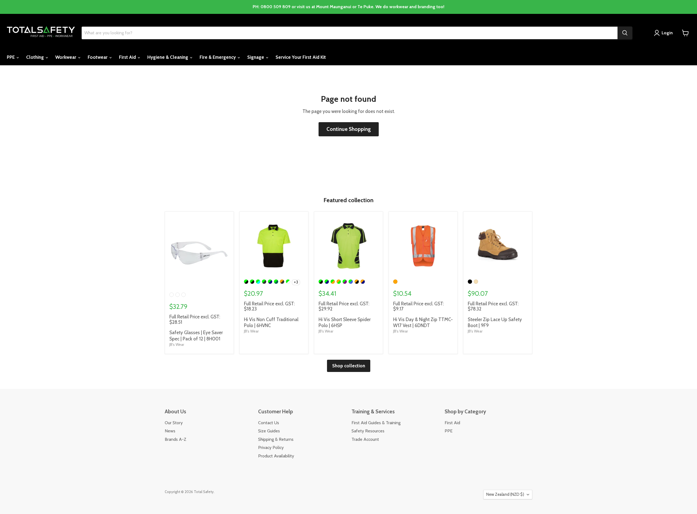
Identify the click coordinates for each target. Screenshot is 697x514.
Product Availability (276, 455)
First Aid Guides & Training (376, 422)
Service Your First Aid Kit (301, 57)
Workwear (66, 57)
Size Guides (269, 430)
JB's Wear (176, 344)
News (170, 430)
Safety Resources (367, 430)
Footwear (98, 57)
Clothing (35, 57)
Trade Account (365, 439)
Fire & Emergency (218, 57)
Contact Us (268, 422)
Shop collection (348, 365)
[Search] (624, 33)
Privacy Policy (271, 447)
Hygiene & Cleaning (168, 57)
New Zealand (505, 494)
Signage (256, 57)
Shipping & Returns (276, 439)
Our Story (174, 422)
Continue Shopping (348, 129)
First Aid (128, 57)
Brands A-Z (175, 439)
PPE (11, 57)
